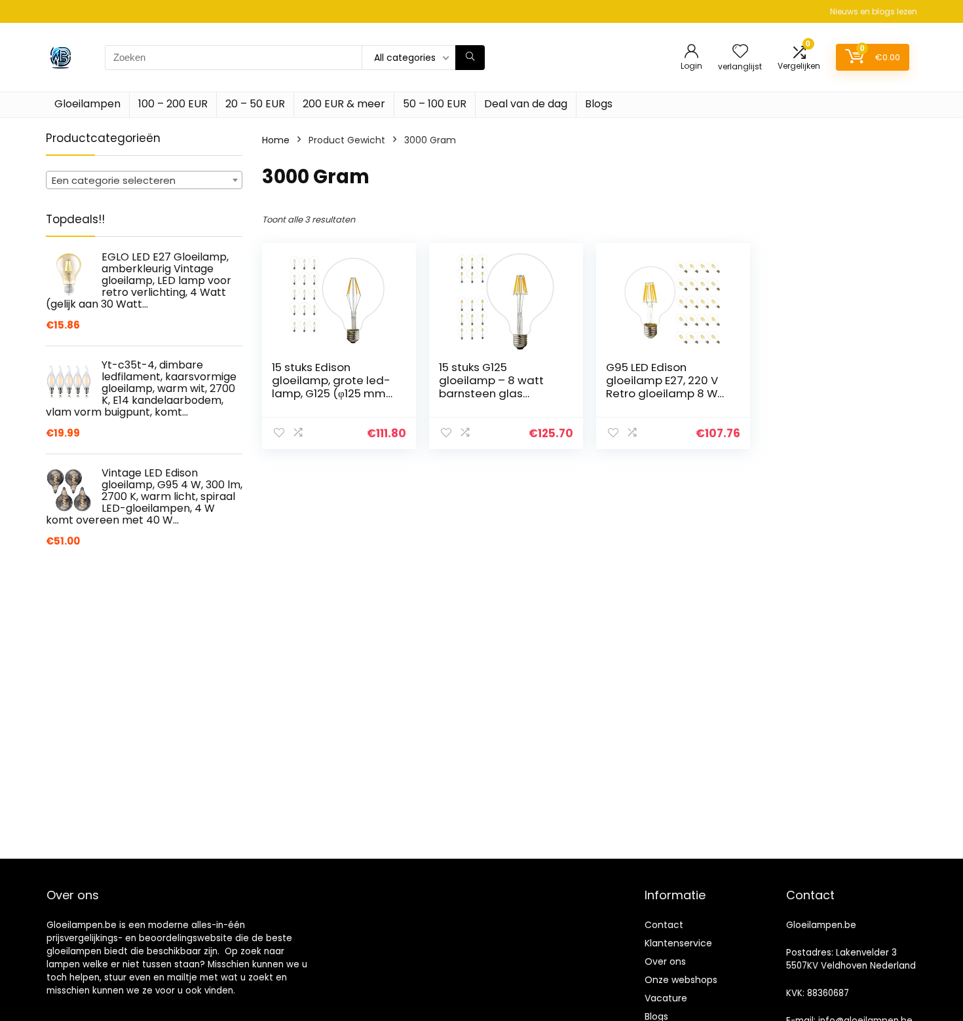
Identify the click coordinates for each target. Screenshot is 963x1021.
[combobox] (144, 180)
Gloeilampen (87, 103)
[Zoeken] (470, 57)
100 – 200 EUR (173, 103)
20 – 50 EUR (255, 103)
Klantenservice (678, 943)
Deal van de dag (525, 103)
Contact (664, 924)
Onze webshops (681, 979)
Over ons (665, 961)
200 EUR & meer (344, 103)
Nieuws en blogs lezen (873, 11)
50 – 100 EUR (434, 103)
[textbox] (144, 180)
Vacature (666, 998)
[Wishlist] (740, 52)
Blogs (599, 103)
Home (276, 140)
